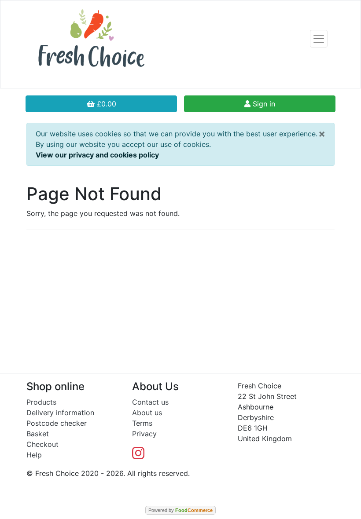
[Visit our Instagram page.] (138, 455)
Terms (142, 423)
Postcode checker (56, 423)
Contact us (150, 402)
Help (34, 454)
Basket (37, 433)
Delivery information (60, 412)
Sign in (262, 103)
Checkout (42, 444)
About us (147, 412)
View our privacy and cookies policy (97, 154)
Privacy (144, 433)
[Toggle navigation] (319, 39)
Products (41, 402)
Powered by (180, 510)
